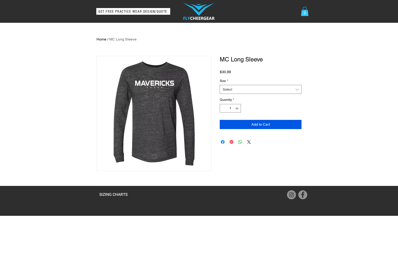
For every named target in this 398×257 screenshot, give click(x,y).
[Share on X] (249, 142)
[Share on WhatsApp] (240, 142)
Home (101, 39)
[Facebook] (302, 194)
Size (224, 81)
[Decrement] (223, 108)
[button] (305, 11)
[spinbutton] (230, 108)
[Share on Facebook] (222, 142)
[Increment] (237, 108)
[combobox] (260, 89)
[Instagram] (291, 194)
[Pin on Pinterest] (231, 142)
